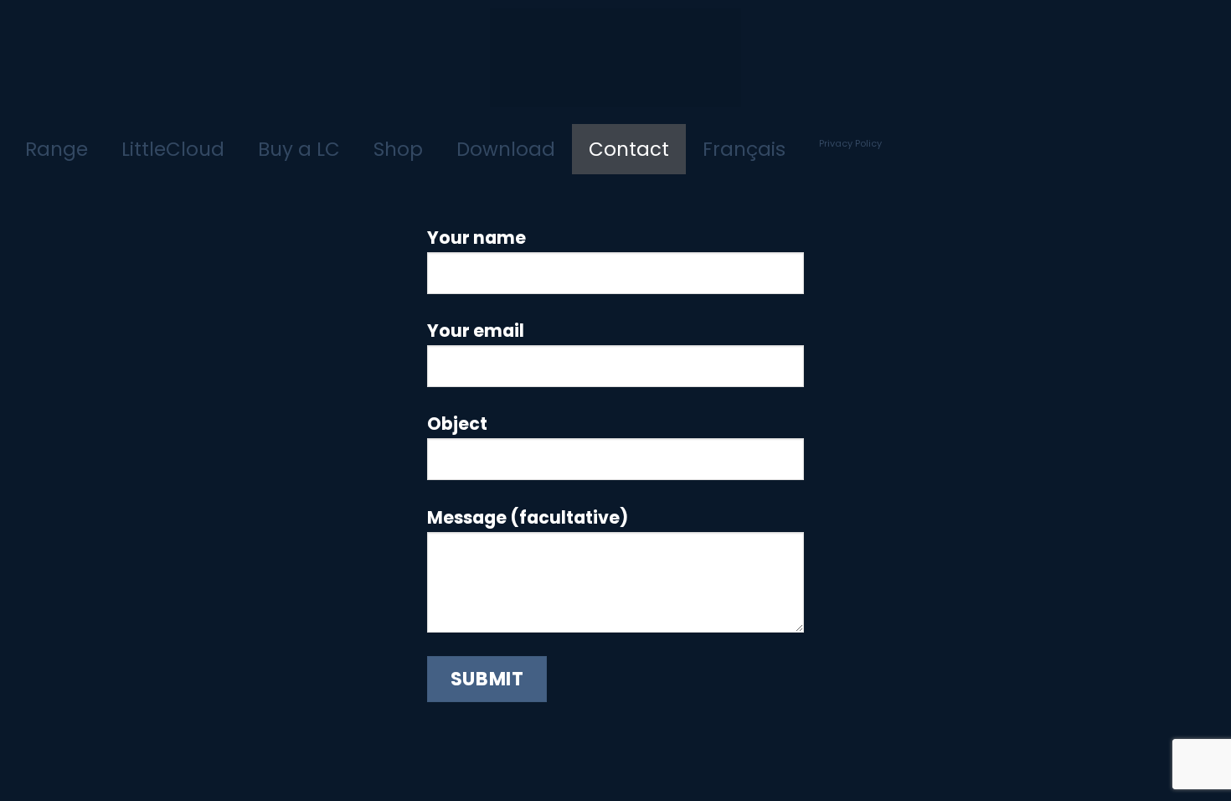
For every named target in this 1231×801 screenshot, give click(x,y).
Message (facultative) (527, 517)
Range (56, 149)
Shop (398, 149)
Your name (476, 237)
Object (457, 423)
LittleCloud (172, 149)
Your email (475, 330)
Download (505, 149)
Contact (629, 149)
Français (744, 149)
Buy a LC (299, 149)
